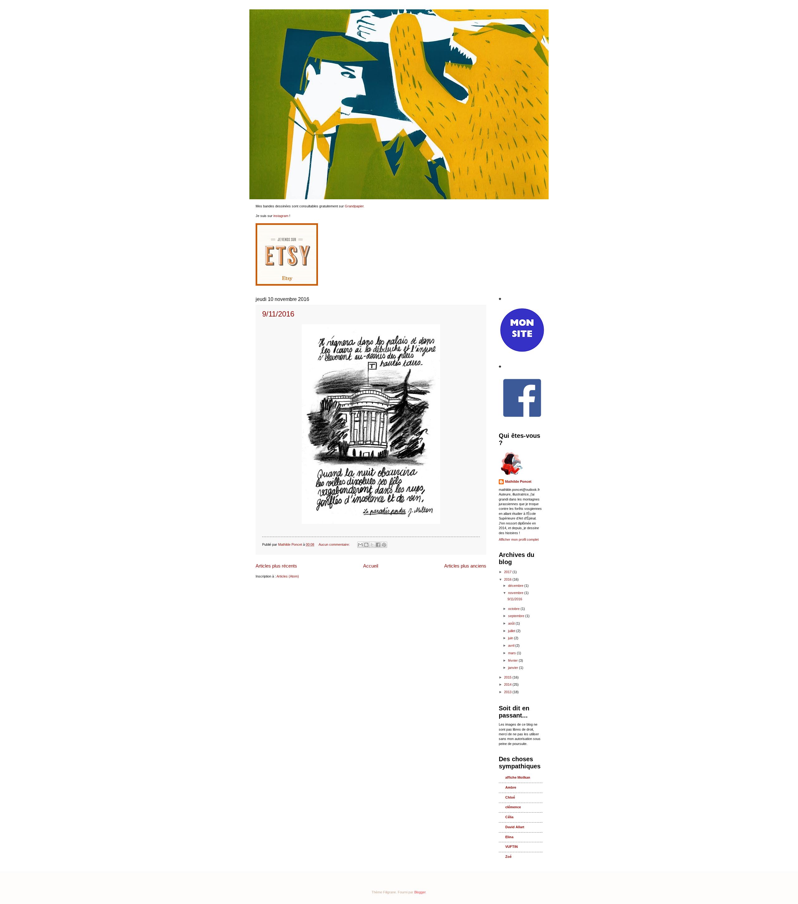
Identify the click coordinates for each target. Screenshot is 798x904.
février (513, 660)
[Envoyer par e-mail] (360, 545)
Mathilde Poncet (518, 481)
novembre (516, 593)
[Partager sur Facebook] (378, 545)
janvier (513, 668)
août (512, 623)
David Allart (514, 827)
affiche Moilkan (517, 777)
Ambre (510, 787)
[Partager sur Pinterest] (384, 545)
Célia (509, 817)
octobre (514, 609)
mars (512, 653)
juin (511, 638)
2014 (508, 684)
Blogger (419, 892)
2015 (508, 677)
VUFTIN (511, 846)
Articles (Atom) (287, 576)
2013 (508, 692)
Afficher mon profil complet (519, 539)
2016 (508, 579)
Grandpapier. (354, 206)
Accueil (370, 565)
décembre (516, 585)
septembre (516, 616)
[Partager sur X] (372, 545)
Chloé (510, 797)
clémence (513, 807)
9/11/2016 (278, 314)
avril (511, 645)
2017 (508, 572)
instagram (280, 216)
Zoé (508, 856)
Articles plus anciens (465, 565)
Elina (509, 837)
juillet (512, 631)
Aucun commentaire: (335, 544)
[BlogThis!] (366, 545)
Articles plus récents (276, 565)
